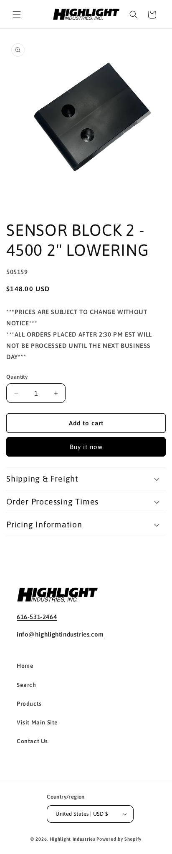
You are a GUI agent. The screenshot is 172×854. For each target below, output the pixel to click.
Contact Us (32, 741)
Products (29, 703)
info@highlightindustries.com (60, 634)
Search (26, 685)
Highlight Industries (73, 839)
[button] (17, 14)
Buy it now (86, 446)
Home (25, 665)
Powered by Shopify (119, 839)
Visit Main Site (37, 722)
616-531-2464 (37, 616)
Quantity (17, 377)
